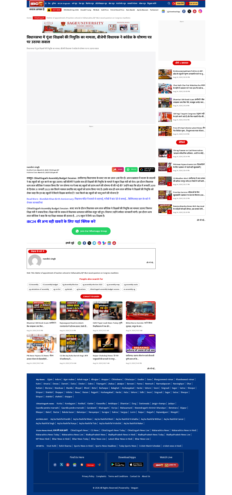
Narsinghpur (178, 384)
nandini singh (33, 167)
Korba (59, 403)
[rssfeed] (82, 465)
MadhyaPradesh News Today (151, 435)
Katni (38, 384)
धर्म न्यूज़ (74, 3)
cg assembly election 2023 (92, 284)
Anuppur (105, 379)
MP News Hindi (42, 439)
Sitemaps (90, 465)
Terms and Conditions (118, 476)
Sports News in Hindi (83, 446)
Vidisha (69, 392)
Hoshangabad (128, 388)
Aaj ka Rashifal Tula (88, 423)
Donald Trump (86, 10)
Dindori (81, 384)
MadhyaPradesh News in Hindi (121, 435)
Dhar (189, 384)
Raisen (85, 392)
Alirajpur (95, 379)
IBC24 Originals (64, 3)
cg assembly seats (131, 284)
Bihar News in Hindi (61, 439)
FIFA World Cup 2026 (71, 10)
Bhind (86, 388)
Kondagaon (70, 403)
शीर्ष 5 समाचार (181, 63)
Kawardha (100, 403)
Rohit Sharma (65, 446)
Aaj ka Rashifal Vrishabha (127, 419)
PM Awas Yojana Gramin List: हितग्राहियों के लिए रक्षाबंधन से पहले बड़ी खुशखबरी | (189, 166)
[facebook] (55, 464)
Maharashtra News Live (72, 435)
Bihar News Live (98, 439)
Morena (48, 388)
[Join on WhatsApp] (79, 243)
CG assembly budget (50, 284)
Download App (174, 11)
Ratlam (39, 388)
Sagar (174, 388)
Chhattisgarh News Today (113, 430)
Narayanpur (94, 412)
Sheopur (191, 388)
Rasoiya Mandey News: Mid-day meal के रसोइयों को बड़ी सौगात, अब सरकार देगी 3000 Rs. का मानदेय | (188, 207)
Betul (94, 388)
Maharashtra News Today (47, 435)
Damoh (64, 384)
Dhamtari (124, 403)
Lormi (132, 412)
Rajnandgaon (162, 412)
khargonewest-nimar (163, 379)
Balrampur (81, 412)
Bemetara (173, 408)
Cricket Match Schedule (149, 446)
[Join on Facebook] (84, 243)
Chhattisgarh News (79, 430)
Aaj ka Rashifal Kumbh (60, 419)
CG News (95, 430)
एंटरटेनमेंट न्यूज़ (121, 3)
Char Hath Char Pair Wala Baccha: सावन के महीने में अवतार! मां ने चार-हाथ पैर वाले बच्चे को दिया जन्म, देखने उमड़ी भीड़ (189, 87)
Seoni (156, 388)
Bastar (56, 412)
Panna (139, 384)
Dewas (56, 384)
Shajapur (59, 392)
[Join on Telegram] (94, 243)
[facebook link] (184, 11)
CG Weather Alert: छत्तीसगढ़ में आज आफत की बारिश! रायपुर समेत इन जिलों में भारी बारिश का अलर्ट (189, 180)
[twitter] (61, 464)
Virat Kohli (51, 446)
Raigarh (150, 412)
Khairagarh (104, 408)
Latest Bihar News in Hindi (120, 439)
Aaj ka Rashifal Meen (82, 419)
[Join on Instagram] (99, 243)
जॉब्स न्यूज (142, 3)
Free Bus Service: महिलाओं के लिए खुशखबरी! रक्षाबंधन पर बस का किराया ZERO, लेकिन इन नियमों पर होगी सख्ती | (189, 193)
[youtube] (194, 11)
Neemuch (149, 384)
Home (29, 17)
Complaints (101, 476)
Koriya (114, 408)
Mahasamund (126, 408)
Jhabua (111, 384)
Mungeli (174, 412)
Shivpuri (39, 392)
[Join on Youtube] (114, 243)
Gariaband (91, 408)
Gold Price (105, 10)
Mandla (69, 388)
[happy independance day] (91, 32)
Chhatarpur (130, 379)
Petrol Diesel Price (117, 10)
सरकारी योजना (132, 3)
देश (49, 3)
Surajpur (105, 412)
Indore (58, 379)
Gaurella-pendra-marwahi (47, 408)
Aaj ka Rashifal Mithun (151, 419)
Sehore (148, 388)
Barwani (130, 384)
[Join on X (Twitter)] (89, 243)
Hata (126, 392)
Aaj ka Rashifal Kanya (66, 423)
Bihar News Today (80, 439)
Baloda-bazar (68, 412)
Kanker (90, 403)
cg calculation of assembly (39, 289)
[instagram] (200, 11)
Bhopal (78, 388)
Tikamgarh (101, 384)
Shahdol (49, 392)
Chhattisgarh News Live (138, 430)
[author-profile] (34, 261)
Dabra (90, 384)
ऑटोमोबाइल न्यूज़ (101, 3)
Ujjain (49, 379)
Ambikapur (113, 403)
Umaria (47, 384)
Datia (73, 384)
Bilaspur (39, 412)
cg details (68, 289)
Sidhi (142, 392)
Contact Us (135, 476)
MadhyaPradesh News (96, 435)
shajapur (68, 396)
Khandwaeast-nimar (185, 379)
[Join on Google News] (109, 243)
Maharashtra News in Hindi (184, 430)
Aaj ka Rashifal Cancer (174, 419)
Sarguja (124, 412)
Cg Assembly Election (70, 284)
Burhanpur (103, 388)
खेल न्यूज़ (112, 3)
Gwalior (140, 379)
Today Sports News (127, 446)
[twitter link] (189, 11)
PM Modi (96, 10)
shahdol (49, 396)
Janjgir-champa (159, 403)
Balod (48, 412)
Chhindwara (116, 379)
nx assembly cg (129, 289)
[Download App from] (117, 466)
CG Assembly (33, 284)
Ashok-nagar (82, 379)
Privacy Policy (88, 476)
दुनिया (54, 3)
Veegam (134, 488)
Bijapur (183, 408)
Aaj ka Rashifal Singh (45, 423)
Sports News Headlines (105, 446)
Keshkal (81, 403)
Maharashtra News (160, 430)
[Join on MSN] (104, 243)
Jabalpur (120, 384)
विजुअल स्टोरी (151, 3)
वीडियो (182, 142)
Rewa (77, 392)
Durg (134, 403)
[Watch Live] (166, 467)
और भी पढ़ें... (150, 262)
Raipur (141, 412)
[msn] (99, 465)
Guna (149, 379)
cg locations (81, 289)
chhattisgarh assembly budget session (104, 289)
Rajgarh (94, 392)
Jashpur (171, 403)
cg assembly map (113, 284)
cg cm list (57, 289)
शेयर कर (133, 169)
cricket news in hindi (172, 446)
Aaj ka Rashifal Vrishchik (110, 423)
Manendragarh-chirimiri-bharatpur (150, 408)
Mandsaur (59, 388)
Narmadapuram (163, 384)
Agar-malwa (69, 379)
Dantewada (144, 403)
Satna (182, 388)
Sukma (115, 412)
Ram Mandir (130, 10)
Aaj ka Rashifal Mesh (104, 419)
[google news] (163, 11)
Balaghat (115, 388)
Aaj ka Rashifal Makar (133, 423)
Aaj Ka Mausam (142, 10)
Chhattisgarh (39, 17)
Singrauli (165, 388)
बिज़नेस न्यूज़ (90, 3)
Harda (139, 388)
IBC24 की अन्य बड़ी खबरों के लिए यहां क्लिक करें (61, 221)
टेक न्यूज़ (81, 3)
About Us (146, 476)
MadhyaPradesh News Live (178, 435)
